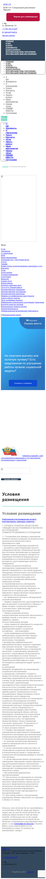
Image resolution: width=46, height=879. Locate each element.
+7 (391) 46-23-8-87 (9, 29)
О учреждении (11, 85)
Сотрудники (11, 113)
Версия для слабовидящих (25, 17)
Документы (11, 67)
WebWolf (30, 872)
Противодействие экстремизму (21, 54)
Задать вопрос (13, 69)
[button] (23, 58)
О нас (8, 64)
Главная (10, 62)
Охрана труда (9, 105)
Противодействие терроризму (21, 71)
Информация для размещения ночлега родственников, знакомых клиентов (19, 520)
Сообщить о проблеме (23, 383)
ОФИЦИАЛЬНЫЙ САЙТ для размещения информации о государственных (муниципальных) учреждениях (22, 458)
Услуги (9, 65)
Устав (8, 93)
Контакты (10, 90)
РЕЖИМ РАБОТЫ (9, 109)
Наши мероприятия (12, 100)
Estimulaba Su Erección (24, 824)
